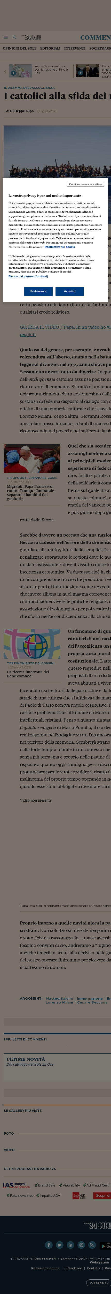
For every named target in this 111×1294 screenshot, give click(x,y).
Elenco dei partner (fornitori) (28, 276)
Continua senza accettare (85, 184)
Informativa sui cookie (60, 246)
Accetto (70, 291)
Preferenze (38, 291)
